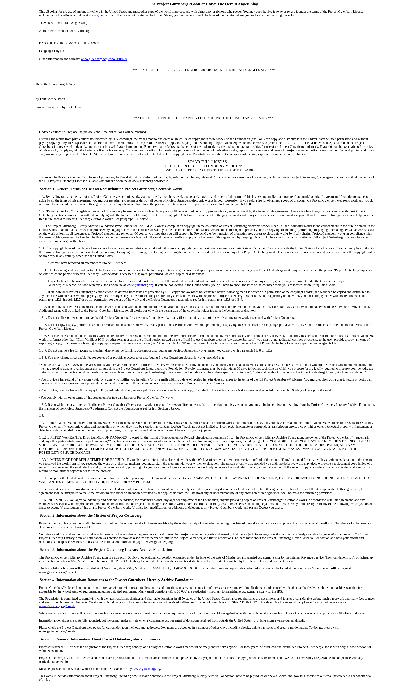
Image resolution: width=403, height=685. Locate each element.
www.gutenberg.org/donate (57, 606)
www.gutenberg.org (102, 15)
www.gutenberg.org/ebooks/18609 (104, 59)
